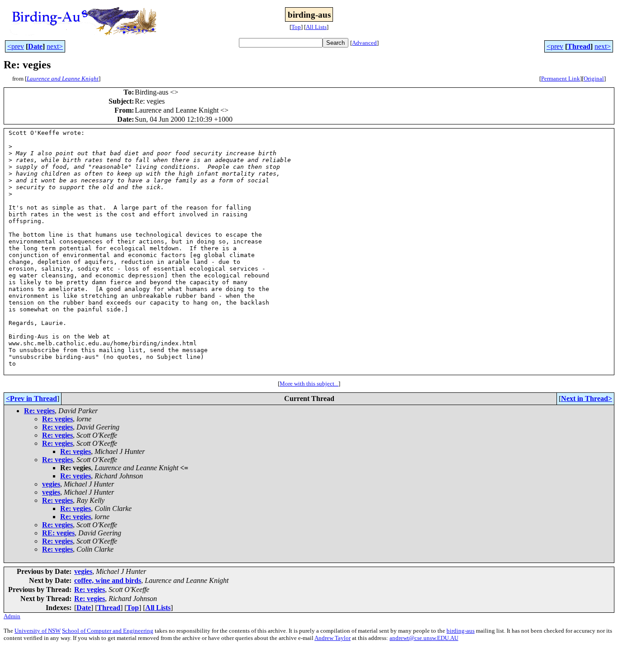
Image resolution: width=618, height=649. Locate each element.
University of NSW (37, 630)
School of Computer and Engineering (107, 630)
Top (296, 27)
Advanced (364, 42)
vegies (51, 484)
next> (55, 46)
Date (35, 46)
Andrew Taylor (332, 638)
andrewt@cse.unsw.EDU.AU (424, 638)
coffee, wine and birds (107, 580)
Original (594, 78)
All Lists (316, 27)
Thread (578, 46)
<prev (15, 46)
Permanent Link (560, 78)
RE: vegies (58, 533)
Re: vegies (39, 411)
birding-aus (461, 630)
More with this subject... (309, 383)
